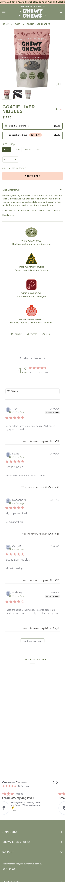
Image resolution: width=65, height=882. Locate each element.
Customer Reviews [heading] (14, 782)
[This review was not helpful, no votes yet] (56, 441)
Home (5, 24)
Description (11, 189)
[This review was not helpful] (55, 487)
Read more (8, 215)
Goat (17, 24)
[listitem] (25, 803)
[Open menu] (6, 12)
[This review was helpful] (50, 487)
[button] (53, 782)
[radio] (32, 126)
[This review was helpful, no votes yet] (51, 441)
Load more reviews (32, 641)
